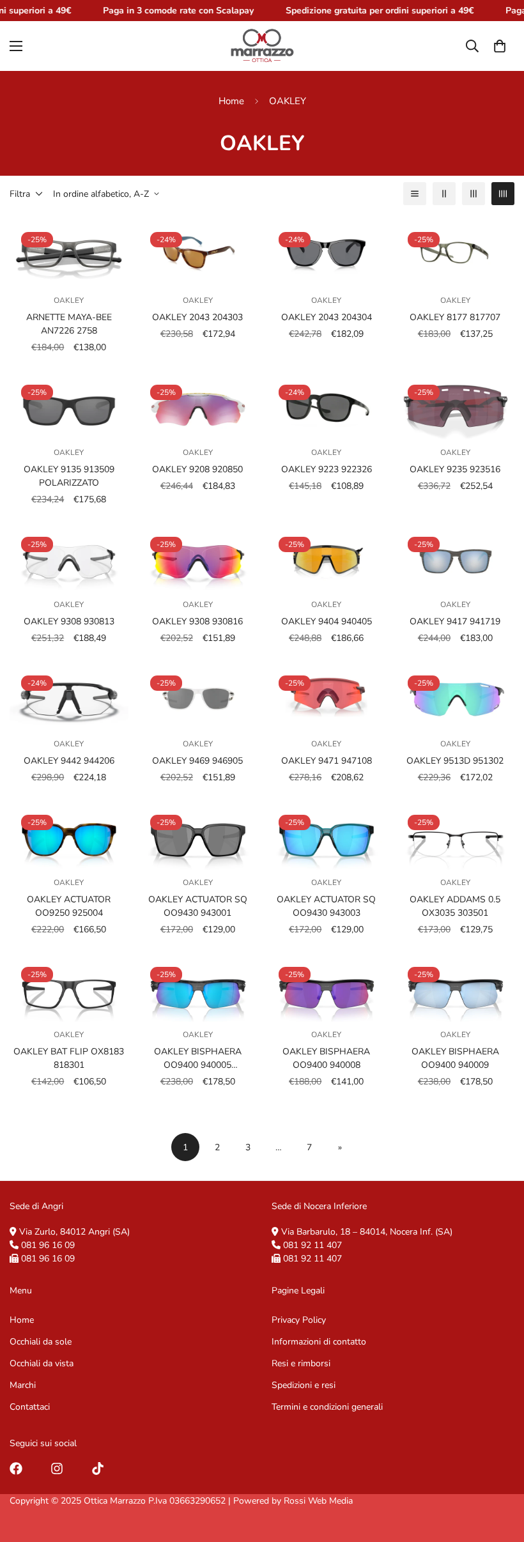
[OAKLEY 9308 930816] (198, 558)
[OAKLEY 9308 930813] (69, 558)
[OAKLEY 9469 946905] (198, 697)
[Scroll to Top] (499, 1472)
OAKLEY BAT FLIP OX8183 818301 (68, 1058)
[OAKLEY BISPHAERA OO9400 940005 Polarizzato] (198, 988)
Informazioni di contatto (319, 1342)
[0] (499, 46)
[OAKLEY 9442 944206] (69, 697)
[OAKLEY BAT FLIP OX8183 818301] (69, 988)
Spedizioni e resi (303, 1385)
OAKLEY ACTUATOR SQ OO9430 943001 (197, 906)
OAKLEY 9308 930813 (69, 621)
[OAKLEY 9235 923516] (455, 406)
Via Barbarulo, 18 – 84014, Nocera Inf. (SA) (366, 1232)
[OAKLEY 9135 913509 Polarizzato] (69, 406)
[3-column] (473, 193)
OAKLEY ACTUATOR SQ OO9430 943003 (326, 906)
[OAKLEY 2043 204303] (198, 253)
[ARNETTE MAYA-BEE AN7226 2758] (69, 253)
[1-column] (414, 193)
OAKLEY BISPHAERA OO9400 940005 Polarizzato (198, 1058)
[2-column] (444, 193)
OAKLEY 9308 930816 (197, 621)
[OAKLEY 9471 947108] (326, 697)
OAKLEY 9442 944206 (69, 761)
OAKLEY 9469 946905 (197, 761)
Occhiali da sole (41, 1342)
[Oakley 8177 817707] (455, 253)
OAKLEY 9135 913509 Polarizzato (69, 476)
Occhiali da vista (41, 1363)
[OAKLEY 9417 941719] (455, 558)
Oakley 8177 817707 (455, 317)
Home (231, 101)
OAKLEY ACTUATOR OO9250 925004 (69, 906)
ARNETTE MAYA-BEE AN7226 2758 (69, 324)
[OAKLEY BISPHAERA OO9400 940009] (455, 988)
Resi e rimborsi (301, 1363)
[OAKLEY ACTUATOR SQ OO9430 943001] (198, 836)
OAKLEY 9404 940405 (326, 621)
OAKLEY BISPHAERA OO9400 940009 (455, 1058)
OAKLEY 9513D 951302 (455, 761)
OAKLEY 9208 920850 (197, 469)
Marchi (23, 1385)
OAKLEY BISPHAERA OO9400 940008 (326, 1058)
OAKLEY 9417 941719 (455, 621)
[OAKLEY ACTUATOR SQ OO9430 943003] (326, 836)
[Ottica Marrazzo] (262, 45)
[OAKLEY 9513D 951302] (455, 697)
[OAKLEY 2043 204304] (326, 253)
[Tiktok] (97, 1468)
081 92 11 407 (312, 1245)
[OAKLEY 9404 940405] (326, 558)
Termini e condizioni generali (327, 1407)
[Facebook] (16, 1468)
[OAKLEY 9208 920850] (198, 406)
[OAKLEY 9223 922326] (326, 406)
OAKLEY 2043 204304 (326, 317)
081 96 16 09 (48, 1245)
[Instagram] (56, 1468)
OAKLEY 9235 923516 (455, 469)
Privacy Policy (299, 1320)
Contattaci (30, 1407)
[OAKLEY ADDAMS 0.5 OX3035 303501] (455, 836)
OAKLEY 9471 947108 (326, 761)
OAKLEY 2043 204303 (197, 317)
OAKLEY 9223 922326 (326, 469)
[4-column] (502, 193)
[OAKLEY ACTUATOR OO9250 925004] (69, 836)
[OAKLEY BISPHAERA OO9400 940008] (326, 988)
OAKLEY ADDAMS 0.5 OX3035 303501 (455, 906)
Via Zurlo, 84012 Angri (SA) (74, 1232)
